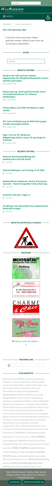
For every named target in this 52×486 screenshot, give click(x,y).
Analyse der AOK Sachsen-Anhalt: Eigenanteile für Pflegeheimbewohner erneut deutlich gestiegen (25, 78)
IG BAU (46, 444)
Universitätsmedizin (26, 456)
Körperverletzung (14, 459)
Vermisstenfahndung (11, 444)
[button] (48, 17)
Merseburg (29, 420)
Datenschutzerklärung (34, 482)
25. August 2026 (10, 84)
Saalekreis (20, 432)
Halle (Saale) (19, 448)
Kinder (16, 382)
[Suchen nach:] (26, 3)
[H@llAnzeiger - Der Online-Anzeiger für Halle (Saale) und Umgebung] (26, 12)
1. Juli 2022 (8, 162)
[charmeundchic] (26, 314)
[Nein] (48, 477)
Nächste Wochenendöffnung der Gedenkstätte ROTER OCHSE (19, 157)
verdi (13, 466)
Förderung (44, 429)
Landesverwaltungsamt (35, 433)
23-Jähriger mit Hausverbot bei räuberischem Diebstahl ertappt (25, 207)
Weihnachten (8, 391)
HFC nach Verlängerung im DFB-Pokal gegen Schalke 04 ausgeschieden (25, 122)
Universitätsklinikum (28, 407)
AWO (17, 426)
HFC (29, 398)
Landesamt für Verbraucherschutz (24, 413)
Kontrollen (7, 448)
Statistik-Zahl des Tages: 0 (16, 195)
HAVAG (34, 436)
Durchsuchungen (22, 423)
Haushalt (39, 395)
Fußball (6, 452)
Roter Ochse (41, 426)
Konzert (6, 413)
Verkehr (20, 379)
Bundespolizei (9, 394)
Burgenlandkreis (10, 398)
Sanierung (22, 398)
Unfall (17, 466)
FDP (24, 391)
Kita (15, 391)
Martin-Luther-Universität (37, 401)
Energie (6, 385)
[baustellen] (26, 246)
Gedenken (34, 423)
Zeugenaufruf (9, 426)
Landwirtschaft (30, 385)
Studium (39, 385)
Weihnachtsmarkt (10, 379)
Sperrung (7, 388)
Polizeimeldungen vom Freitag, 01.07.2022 (23, 170)
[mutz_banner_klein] (26, 367)
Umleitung (24, 382)
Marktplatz (13, 440)
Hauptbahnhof (19, 401)
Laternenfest (40, 456)
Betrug (27, 437)
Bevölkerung (39, 379)
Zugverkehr (7, 401)
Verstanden (15, 482)
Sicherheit (13, 385)
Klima (20, 391)
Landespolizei (8, 433)
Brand (19, 429)
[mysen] (26, 335)
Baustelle (24, 444)
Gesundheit (30, 452)
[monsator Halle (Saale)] (26, 277)
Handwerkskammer (36, 448)
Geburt (5, 441)
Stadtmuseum (37, 398)
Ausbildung (33, 382)
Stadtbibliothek (32, 391)
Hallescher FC (8, 382)
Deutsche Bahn (9, 423)
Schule (21, 452)
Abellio (14, 456)
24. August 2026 (10, 113)
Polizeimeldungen (22, 463)
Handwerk (13, 452)
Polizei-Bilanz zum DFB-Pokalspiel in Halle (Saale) (23, 109)
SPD (14, 429)
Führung (38, 420)
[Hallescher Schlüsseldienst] (26, 295)
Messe (36, 416)
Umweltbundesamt (35, 444)
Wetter (42, 382)
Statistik (22, 440)
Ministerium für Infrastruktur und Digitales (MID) (21, 404)
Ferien (24, 459)
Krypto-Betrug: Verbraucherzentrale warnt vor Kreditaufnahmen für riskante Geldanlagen (24, 94)
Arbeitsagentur (9, 437)
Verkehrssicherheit (27, 426)
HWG (5, 459)
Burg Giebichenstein (30, 429)
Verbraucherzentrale (36, 440)
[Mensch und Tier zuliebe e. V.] (26, 353)
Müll (44, 420)
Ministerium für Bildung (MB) (21, 416)
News (41, 436)
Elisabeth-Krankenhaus (26, 395)
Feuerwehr (7, 429)
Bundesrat (7, 463)
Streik (18, 407)
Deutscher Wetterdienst (21, 388)
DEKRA (21, 385)
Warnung (36, 388)
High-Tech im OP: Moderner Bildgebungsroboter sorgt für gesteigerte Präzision (24, 137)
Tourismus (20, 437)
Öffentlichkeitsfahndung (38, 459)
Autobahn (29, 379)
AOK (45, 385)
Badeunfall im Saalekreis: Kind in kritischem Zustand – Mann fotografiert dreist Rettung (25, 182)
